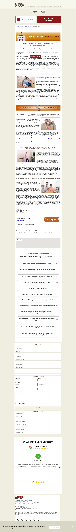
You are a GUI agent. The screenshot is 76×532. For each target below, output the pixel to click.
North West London (21, 427)
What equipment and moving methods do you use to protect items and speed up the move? (37, 312)
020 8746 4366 (35, 56)
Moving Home (19, 354)
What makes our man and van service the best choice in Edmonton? (37, 257)
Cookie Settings (53, 524)
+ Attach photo (20, 403)
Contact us (49, 6)
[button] (16, 467)
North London (19, 416)
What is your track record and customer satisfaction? (37, 294)
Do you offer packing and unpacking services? (37, 277)
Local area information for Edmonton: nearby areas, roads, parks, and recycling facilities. (37, 334)
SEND (38, 407)
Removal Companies (20, 359)
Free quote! (52, 219)
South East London (20, 421)
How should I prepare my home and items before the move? (37, 326)
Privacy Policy (18, 516)
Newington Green (52, 138)
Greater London (20, 429)
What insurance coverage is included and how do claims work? (37, 319)
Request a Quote (57, 6)
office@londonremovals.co (25, 509)
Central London (20, 432)
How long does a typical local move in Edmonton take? (37, 305)
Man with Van (19, 348)
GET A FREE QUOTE (49, 19)
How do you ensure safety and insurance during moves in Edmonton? (37, 270)
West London (19, 413)
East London (19, 419)
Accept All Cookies (55, 527)
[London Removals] (19, 5)
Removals (18, 362)
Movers (18, 351)
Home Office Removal (21, 346)
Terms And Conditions (27, 516)
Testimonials (33, 6)
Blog (39, 6)
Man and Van (19, 356)
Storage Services (20, 367)
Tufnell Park (41, 98)
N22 (37, 98)
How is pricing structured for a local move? (37, 282)
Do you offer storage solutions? (37, 288)
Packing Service (20, 364)
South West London (21, 424)
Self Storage (19, 370)
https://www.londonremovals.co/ (25, 511)
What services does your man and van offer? (37, 263)
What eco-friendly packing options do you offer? (37, 300)
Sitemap (35, 516)
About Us (26, 6)
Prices (43, 6)
